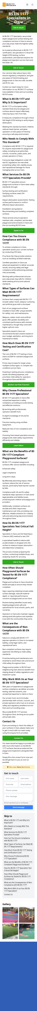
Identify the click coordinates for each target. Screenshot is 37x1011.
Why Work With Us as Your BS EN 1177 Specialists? (17, 889)
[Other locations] (27, 4)
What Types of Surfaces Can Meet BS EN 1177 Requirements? (18, 845)
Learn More (18, 445)
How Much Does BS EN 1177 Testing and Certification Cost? (18, 851)
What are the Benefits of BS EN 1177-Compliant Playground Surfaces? (18, 863)
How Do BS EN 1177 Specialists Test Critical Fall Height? (18, 869)
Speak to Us (18, 230)
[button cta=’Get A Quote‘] (18, 385)
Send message (18, 807)
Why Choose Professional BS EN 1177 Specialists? (16, 857)
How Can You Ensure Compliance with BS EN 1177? (17, 839)
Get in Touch (18, 68)
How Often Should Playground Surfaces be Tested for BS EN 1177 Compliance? (17, 876)
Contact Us (18, 738)
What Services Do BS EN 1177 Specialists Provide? (15, 833)
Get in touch (18, 27)
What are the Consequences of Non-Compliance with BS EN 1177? (18, 883)
